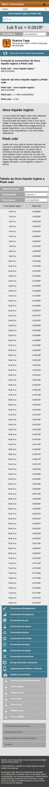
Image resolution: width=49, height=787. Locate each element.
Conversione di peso (19, 632)
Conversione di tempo (20, 644)
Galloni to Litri (17, 693)
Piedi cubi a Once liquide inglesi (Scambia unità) (27, 54)
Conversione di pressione (21, 657)
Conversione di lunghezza (22, 614)
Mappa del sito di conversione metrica (20, 738)
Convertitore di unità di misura (17, 726)
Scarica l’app (21, 40)
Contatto (8, 744)
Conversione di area (19, 620)
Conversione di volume (20, 626)
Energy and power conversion (23, 663)
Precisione (8, 34)
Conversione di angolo (20, 651)
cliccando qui (12, 768)
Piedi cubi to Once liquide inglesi (25, 681)
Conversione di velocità (20, 638)
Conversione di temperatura (22, 608)
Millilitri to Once (17, 711)
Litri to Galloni (17, 687)
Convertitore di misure (13, 732)
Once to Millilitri (17, 717)
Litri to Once (16, 699)
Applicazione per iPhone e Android (26, 669)
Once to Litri (16, 705)
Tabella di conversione (20, 675)
